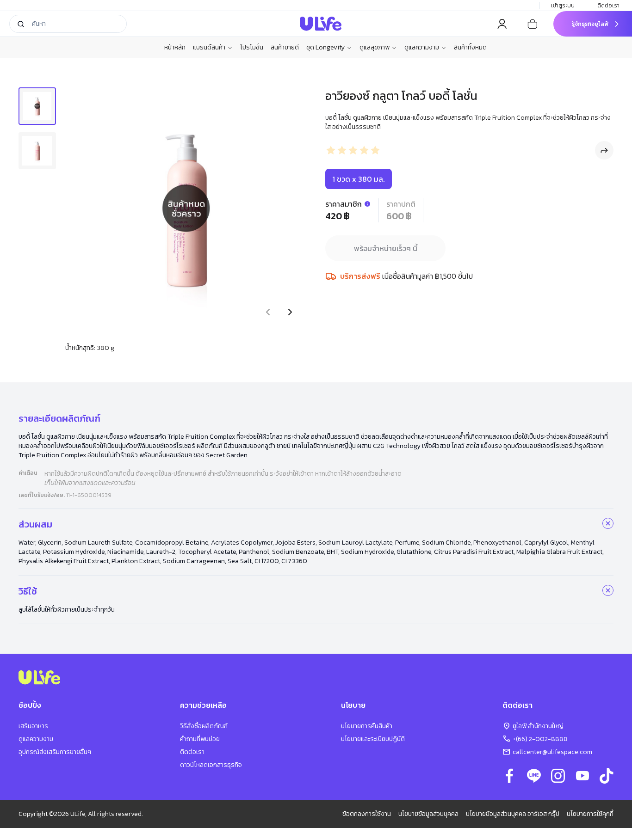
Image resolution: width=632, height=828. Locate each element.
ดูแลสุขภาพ (374, 47)
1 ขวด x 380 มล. (358, 178)
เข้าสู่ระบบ (563, 5)
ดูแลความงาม (421, 47)
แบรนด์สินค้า (209, 47)
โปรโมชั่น (251, 47)
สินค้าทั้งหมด (470, 47)
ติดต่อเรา (608, 5)
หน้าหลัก (175, 47)
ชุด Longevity (325, 47)
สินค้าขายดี (285, 47)
